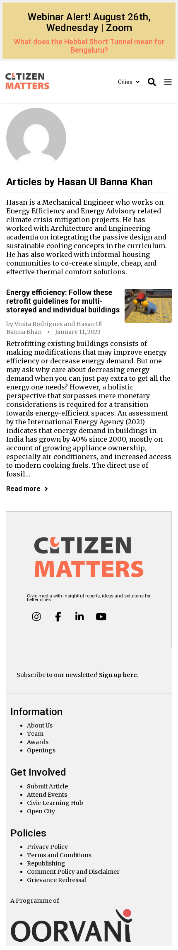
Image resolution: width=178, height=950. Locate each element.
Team (35, 733)
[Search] (152, 82)
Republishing (46, 863)
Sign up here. (119, 675)
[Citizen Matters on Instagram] (36, 616)
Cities (126, 82)
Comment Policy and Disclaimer (73, 871)
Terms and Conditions (59, 855)
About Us (40, 725)
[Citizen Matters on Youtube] (100, 616)
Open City (41, 811)
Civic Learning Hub (55, 803)
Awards (37, 742)
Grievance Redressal (56, 880)
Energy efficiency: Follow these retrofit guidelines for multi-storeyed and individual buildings (63, 301)
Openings (41, 750)
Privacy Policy (47, 847)
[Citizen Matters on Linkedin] (79, 616)
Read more (23, 489)
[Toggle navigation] (168, 82)
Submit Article (47, 786)
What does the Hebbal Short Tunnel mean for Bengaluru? (89, 45)
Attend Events (47, 794)
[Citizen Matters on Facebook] (57, 616)
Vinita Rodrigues (38, 324)
